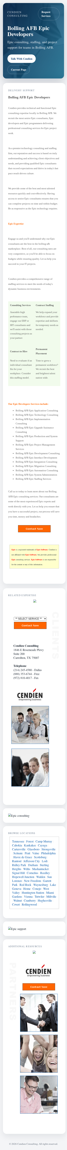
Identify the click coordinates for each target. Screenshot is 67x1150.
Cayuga (42, 845)
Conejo (37, 889)
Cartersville (18, 849)
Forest (30, 841)
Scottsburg (40, 857)
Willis (26, 869)
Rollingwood (29, 904)
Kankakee (30, 845)
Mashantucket (40, 869)
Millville (51, 896)
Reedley (45, 873)
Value (35, 853)
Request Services (46, 14)
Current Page (18, 70)
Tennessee (18, 841)
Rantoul (16, 861)
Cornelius (32, 873)
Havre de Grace (22, 857)
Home (27, 889)
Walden (40, 877)
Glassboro (33, 849)
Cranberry (30, 900)
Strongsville (48, 849)
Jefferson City (31, 861)
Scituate (18, 853)
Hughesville (45, 900)
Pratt (27, 853)
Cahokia (17, 845)
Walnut (17, 900)
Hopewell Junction (23, 877)
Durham (33, 865)
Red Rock (25, 885)
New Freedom (32, 881)
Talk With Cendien (21, 59)
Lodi (44, 861)
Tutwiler (39, 896)
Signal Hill (18, 873)
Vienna (28, 896)
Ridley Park (19, 865)
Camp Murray (44, 841)
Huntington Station (33, 892)
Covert (16, 904)
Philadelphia (48, 853)
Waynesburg (40, 885)
